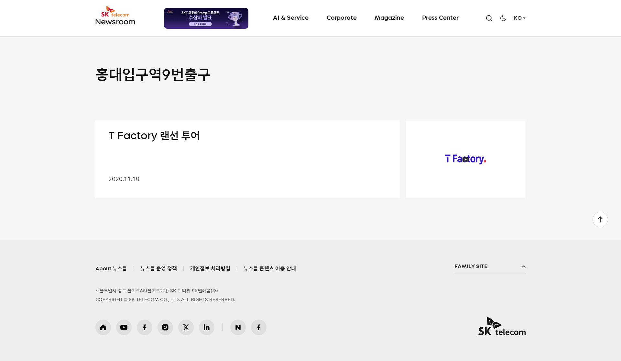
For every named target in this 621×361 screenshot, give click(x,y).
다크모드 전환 (503, 18)
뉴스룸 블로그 (238, 327)
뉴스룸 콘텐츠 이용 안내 (270, 268)
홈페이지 (103, 327)
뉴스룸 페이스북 (259, 327)
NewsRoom (115, 21)
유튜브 (124, 327)
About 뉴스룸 (111, 268)
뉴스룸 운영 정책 (158, 268)
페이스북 (144, 327)
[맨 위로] (600, 219)
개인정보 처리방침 (210, 268)
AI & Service (291, 18)
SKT (115, 15)
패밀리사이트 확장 (490, 267)
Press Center (440, 18)
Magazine (389, 18)
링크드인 (206, 327)
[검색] (489, 18)
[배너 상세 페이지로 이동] (206, 18)
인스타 (165, 327)
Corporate (341, 18)
